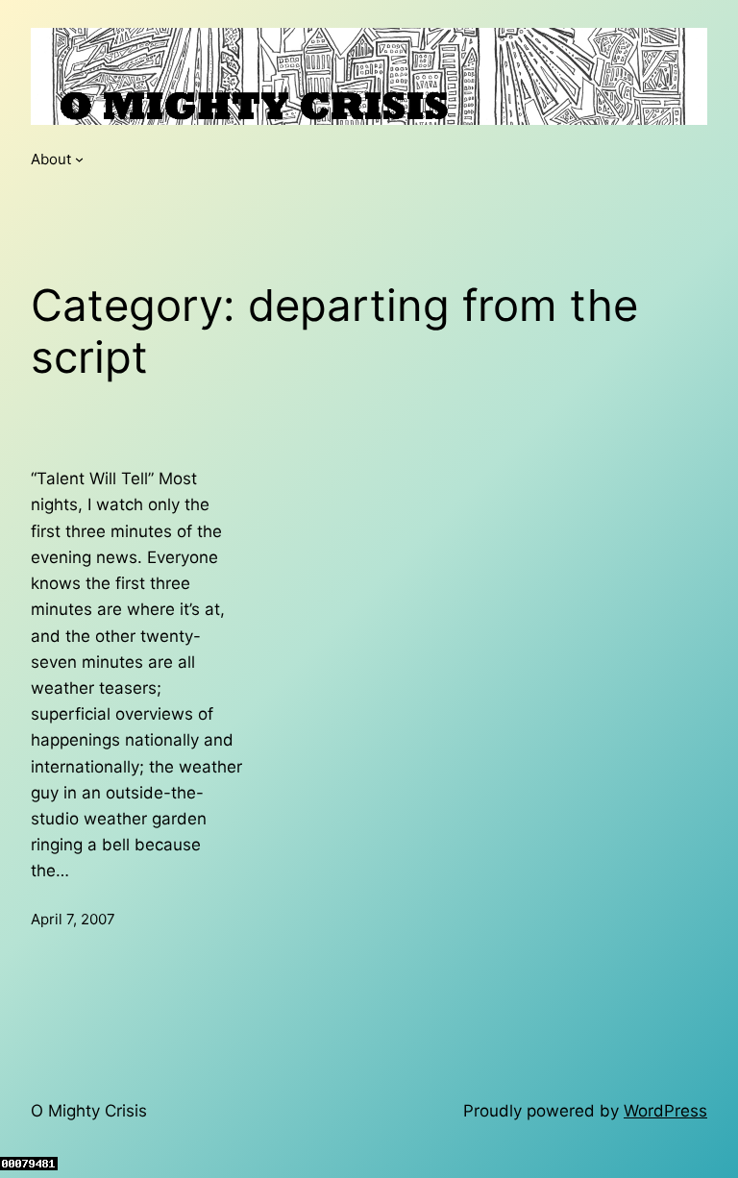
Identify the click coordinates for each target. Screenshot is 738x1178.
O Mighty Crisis (89, 1110)
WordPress (665, 1110)
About (51, 159)
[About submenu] (79, 159)
